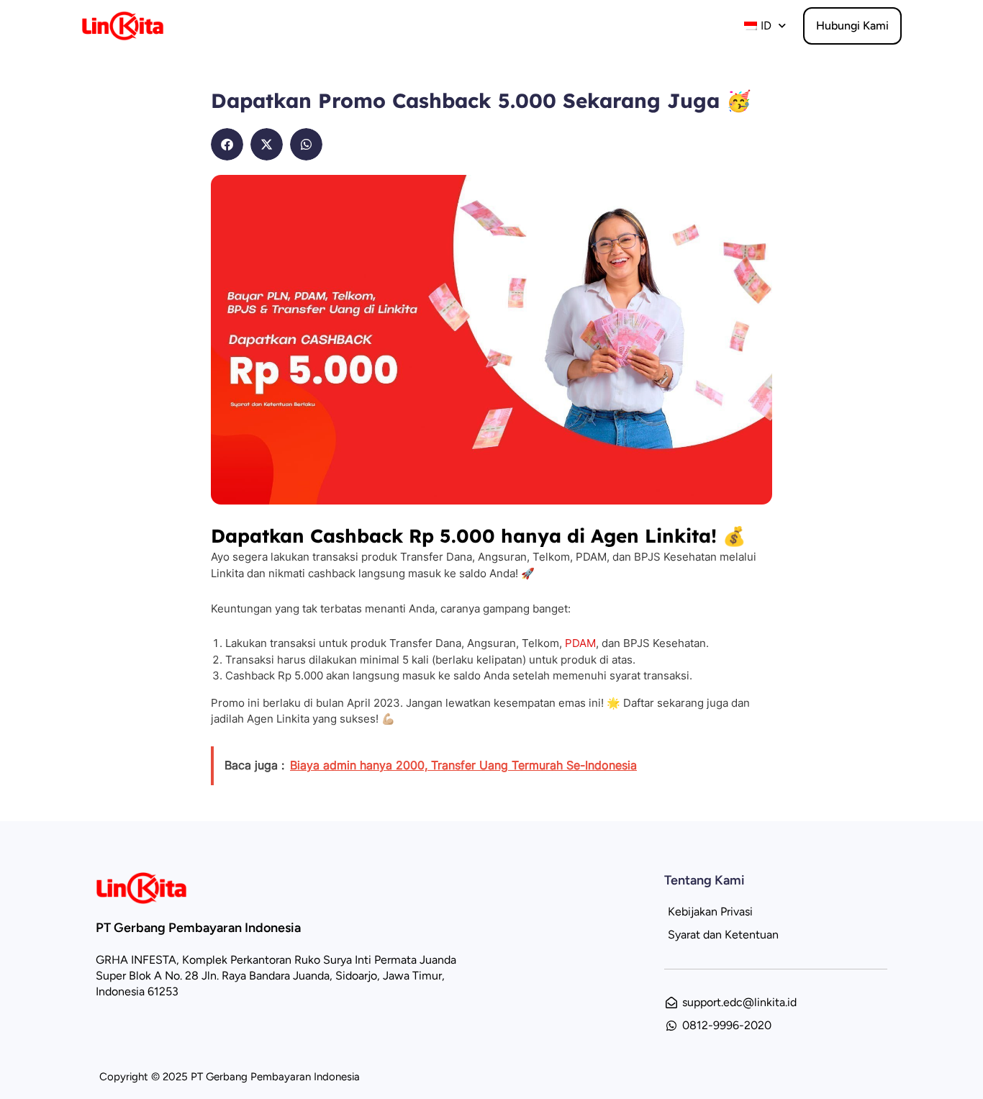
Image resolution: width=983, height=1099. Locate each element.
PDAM (580, 643)
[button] (227, 144)
